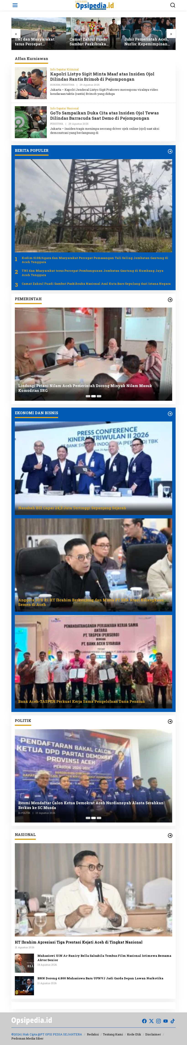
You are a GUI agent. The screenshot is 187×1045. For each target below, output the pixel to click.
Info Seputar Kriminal (64, 69)
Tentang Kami (113, 1034)
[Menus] (15, 5)
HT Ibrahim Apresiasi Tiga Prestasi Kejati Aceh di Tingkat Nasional (79, 942)
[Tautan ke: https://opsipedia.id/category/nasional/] (170, 835)
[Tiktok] (173, 1021)
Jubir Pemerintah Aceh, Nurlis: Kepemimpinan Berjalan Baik (92, 42)
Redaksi (93, 1034)
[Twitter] (151, 1021)
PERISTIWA (67, 84)
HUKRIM (55, 84)
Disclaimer (153, 1034)
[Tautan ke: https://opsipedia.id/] (170, 151)
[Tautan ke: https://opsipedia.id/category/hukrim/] (170, 300)
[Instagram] (158, 1021)
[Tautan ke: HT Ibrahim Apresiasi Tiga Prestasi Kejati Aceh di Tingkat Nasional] (93, 889)
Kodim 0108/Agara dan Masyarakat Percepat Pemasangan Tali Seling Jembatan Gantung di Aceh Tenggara (95, 260)
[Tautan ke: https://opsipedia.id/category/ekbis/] (170, 413)
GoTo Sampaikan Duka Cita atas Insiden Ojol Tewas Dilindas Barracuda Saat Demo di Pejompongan (104, 115)
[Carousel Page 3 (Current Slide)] (99, 396)
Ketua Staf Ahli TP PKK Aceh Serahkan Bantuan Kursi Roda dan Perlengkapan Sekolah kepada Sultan (92, 388)
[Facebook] (144, 1021)
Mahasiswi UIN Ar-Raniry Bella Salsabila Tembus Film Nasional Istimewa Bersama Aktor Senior (104, 958)
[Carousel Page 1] (88, 396)
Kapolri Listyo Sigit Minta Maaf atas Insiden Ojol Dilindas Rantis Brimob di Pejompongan (102, 76)
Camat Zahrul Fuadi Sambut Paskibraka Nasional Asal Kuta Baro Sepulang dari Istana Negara (38, 42)
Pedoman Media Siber (27, 1038)
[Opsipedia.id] (94, 5)
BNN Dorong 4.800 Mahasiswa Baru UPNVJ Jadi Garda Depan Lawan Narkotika (100, 978)
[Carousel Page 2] (93, 396)
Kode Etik (134, 1034)
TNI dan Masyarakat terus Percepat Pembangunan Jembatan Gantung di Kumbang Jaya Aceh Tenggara (92, 273)
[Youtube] (166, 1021)
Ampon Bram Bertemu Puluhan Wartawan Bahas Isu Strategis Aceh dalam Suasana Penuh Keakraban (88, 805)
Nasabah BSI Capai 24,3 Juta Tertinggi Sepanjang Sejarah (148, 42)
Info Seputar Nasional (64, 108)
